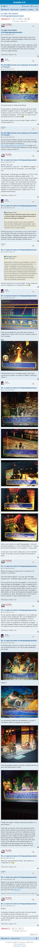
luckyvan (3, 127)
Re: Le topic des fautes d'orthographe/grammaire (19, 160)
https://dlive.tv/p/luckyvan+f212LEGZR (13, 145)
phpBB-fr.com (22, 944)
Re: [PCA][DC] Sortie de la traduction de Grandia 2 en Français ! (19, 66)
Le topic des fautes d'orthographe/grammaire (12, 14)
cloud (6, 59)
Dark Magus (9, 24)
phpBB (14, 942)
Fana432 (3, 871)
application (17, 889)
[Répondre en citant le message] (33, 26)
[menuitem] (5, 6)
